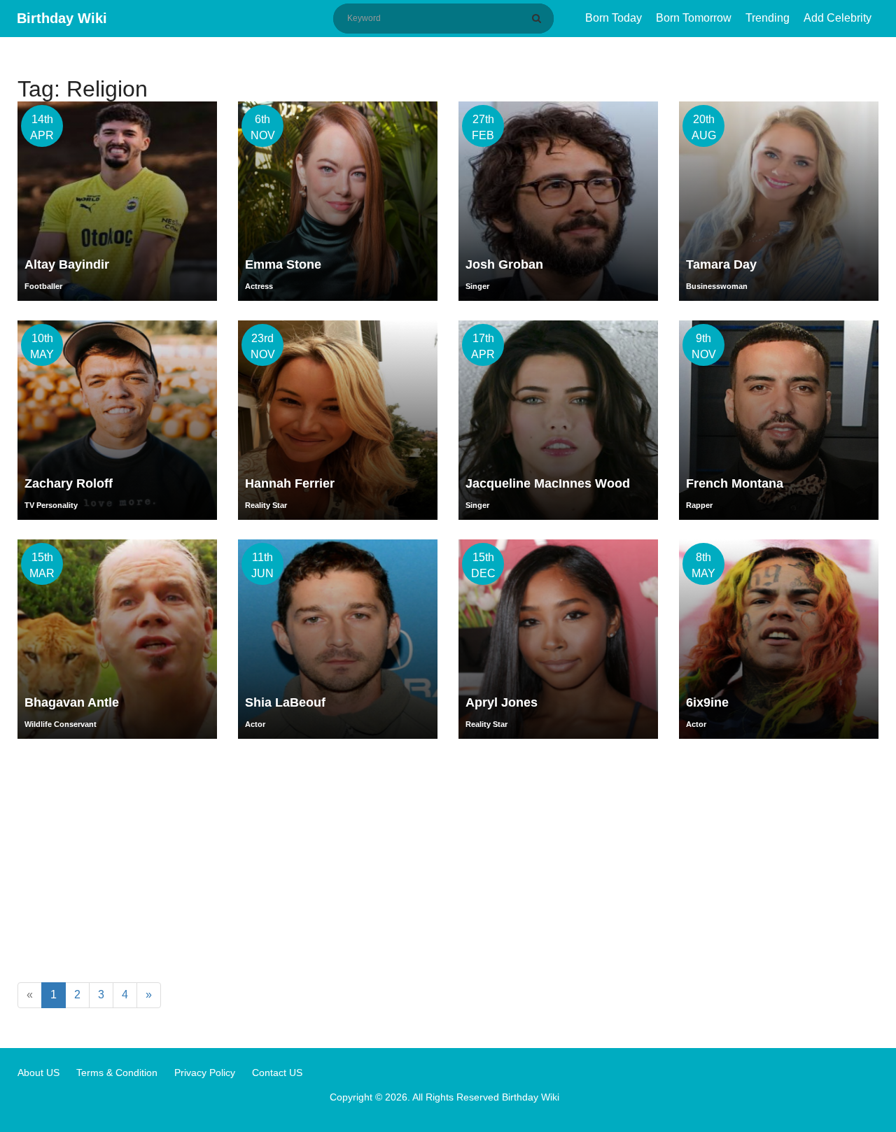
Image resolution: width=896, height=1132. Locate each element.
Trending (768, 18)
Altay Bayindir (66, 264)
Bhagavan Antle (71, 702)
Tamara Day (721, 264)
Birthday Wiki (62, 18)
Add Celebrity (838, 18)
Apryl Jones (501, 702)
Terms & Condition (117, 1072)
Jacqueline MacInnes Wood (547, 483)
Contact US (277, 1072)
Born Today (613, 18)
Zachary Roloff (68, 483)
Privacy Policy (204, 1072)
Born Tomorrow (694, 18)
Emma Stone (283, 264)
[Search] (539, 18)
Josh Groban (504, 264)
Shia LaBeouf (285, 702)
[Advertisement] (448, 863)
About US (38, 1072)
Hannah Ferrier (290, 483)
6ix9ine (707, 702)
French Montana (734, 483)
